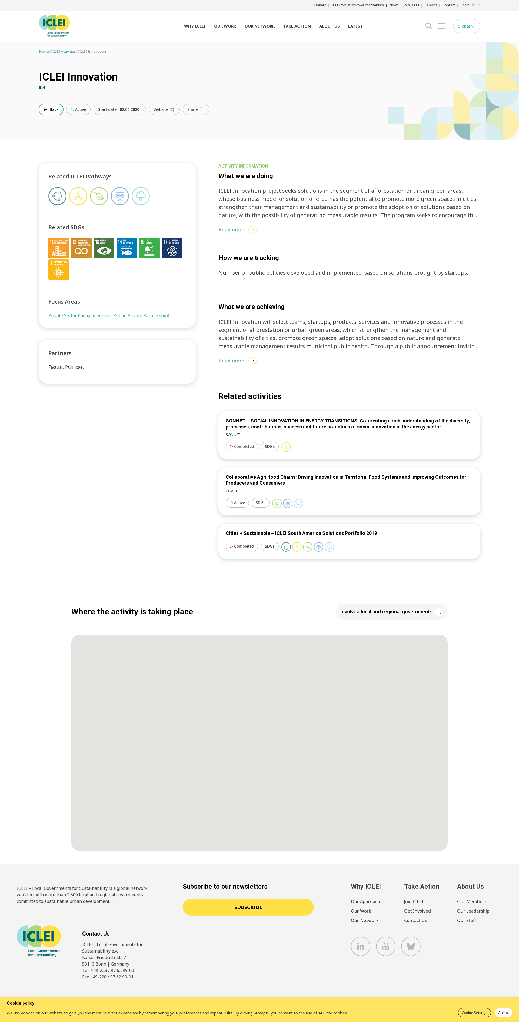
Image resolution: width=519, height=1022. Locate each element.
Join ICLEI (411, 4)
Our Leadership (473, 911)
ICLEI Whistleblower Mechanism (358, 4)
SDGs (270, 446)
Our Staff (466, 920)
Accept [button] (503, 1012)
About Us (329, 26)
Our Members (472, 901)
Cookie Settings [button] (474, 1012)
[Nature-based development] (277, 503)
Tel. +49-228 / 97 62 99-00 (108, 970)
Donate (320, 4)
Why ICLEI (195, 26)
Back (54, 109)
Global (464, 26)
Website (161, 109)
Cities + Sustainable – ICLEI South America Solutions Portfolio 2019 (301, 533)
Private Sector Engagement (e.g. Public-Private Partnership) (108, 315)
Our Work (225, 26)
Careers (431, 4)
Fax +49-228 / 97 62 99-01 (108, 977)
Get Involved (417, 911)
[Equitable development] (286, 447)
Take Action (297, 26)
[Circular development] (286, 547)
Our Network (260, 26)
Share (193, 109)
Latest (355, 26)
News (393, 4)
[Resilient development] (287, 503)
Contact (449, 4)
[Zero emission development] (298, 503)
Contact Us (415, 920)
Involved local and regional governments (386, 611)
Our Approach (365, 901)
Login (465, 4)
